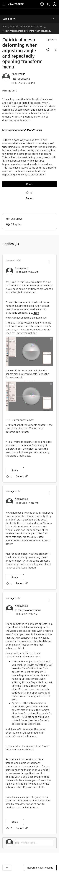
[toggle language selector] (42, 4)
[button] (55, 49)
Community (9, 18)
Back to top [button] (7, 867)
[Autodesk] (16, 4)
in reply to (28, 610)
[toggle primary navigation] (6, 4)
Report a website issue (40, 867)
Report (29, 198)
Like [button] (27, 192)
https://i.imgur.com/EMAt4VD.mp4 (22, 130)
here (36, 312)
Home (5, 26)
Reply (29, 184)
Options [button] (50, 39)
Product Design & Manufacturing (26, 26)
